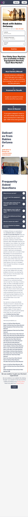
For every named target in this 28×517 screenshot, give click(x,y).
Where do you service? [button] (9, 193)
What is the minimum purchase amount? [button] (12, 216)
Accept (14, 387)
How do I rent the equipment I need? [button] (11, 198)
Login (24, 2)
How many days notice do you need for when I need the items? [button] (11, 204)
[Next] (25, 154)
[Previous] (22, 154)
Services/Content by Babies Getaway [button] (11, 226)
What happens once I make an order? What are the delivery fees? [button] (11, 211)
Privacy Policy (21, 381)
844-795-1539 (19, 29)
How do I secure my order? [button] (11, 221)
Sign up (16, 2)
